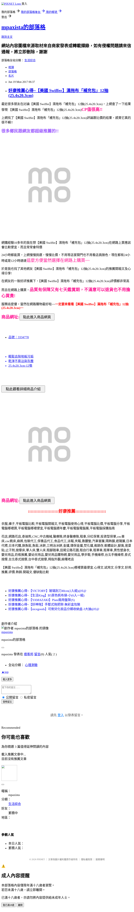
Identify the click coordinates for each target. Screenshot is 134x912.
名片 (11, 75)
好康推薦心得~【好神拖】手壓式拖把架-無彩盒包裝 (44, 604)
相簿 (11, 67)
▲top (5, 672)
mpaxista (7, 632)
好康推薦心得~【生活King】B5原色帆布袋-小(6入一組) (46, 595)
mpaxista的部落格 (23, 27)
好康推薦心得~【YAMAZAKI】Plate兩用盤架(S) (41, 600)
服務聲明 (100, 859)
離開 (20, 905)
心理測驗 (31, 665)
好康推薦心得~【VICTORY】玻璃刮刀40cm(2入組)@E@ (47, 591)
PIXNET (41, 859)
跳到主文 (7, 36)
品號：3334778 (18, 337)
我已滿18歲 (8, 905)
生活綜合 (30, 60)
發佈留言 (7, 701)
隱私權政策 (86, 859)
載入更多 (7, 679)
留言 (37, 654)
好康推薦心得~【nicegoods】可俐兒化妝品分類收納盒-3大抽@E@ (53, 609)
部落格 (12, 71)
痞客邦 (28, 654)
